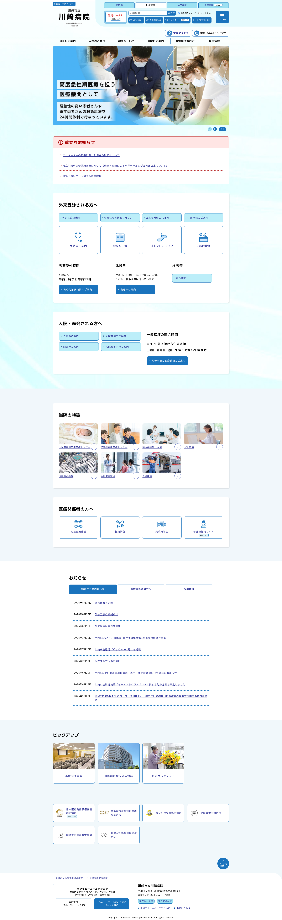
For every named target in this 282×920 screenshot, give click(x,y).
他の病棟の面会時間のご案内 (168, 360)
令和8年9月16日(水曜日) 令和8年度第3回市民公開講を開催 (130, 638)
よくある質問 (154, 20)
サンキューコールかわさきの (111, 903)
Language (138, 20)
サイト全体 (206, 13)
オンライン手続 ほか (201, 20)
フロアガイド (165, 901)
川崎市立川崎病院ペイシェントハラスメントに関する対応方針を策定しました (140, 684)
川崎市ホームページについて (155, 908)
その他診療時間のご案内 (78, 289)
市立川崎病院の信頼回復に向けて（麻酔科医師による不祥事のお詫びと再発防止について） (116, 166)
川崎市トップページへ (64, 4)
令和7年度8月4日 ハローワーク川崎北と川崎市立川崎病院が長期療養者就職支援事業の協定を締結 (151, 698)
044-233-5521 (153, 895)
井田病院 (182, 5)
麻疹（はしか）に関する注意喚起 (82, 176)
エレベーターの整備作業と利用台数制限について (91, 155)
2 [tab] (214, 129)
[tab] (93, 589)
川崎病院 (150, 5)
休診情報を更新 (104, 603)
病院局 (119, 5)
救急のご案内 (128, 289)
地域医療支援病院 (98, 878)
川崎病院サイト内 (189, 13)
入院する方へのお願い (108, 661)
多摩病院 (213, 5)
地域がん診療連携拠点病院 (69, 878)
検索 (173, 13)
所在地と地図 (146, 901)
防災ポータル (116, 17)
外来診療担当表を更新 (108, 626)
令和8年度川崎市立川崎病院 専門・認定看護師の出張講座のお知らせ (136, 673)
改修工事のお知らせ (106, 614)
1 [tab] (209, 129)
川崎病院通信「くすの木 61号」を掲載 (118, 649)
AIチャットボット (176, 20)
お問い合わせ (183, 908)
